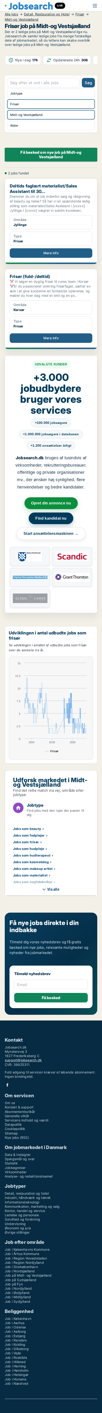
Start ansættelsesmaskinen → (50, 534)
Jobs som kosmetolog (31, 862)
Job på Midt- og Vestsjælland (28, 1275)
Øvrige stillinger (17, 1232)
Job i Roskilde (16, 1358)
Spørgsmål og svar (20, 1159)
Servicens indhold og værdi (26, 1120)
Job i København (18, 1319)
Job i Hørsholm (16, 1370)
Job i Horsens (16, 1379)
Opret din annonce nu (51, 503)
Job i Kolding (15, 1344)
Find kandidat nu (50, 518)
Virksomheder (16, 1172)
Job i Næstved (16, 1383)
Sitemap (11, 1133)
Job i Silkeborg (17, 1349)
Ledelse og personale (22, 1215)
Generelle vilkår (17, 1116)
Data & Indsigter (18, 1155)
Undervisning (15, 1224)
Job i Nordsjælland (20, 1271)
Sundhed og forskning (22, 1219)
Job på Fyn (14, 1284)
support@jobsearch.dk (23, 1060)
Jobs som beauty (27, 829)
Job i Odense (15, 1327)
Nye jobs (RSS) (17, 1137)
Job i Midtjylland (18, 1297)
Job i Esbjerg (15, 1336)
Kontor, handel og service (25, 1211)
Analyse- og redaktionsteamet (29, 1176)
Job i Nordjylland (18, 1288)
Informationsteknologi (22, 1202)
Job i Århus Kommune (22, 1254)
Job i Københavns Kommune (27, 1249)
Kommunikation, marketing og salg (32, 1206)
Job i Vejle (13, 1353)
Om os (10, 1103)
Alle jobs (11, 14)
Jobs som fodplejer (29, 835)
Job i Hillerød (15, 1362)
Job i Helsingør (16, 1375)
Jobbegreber (15, 1168)
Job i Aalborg (15, 1331)
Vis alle (53, 889)
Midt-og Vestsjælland (21, 19)
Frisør (79, 14)
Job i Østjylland (17, 1293)
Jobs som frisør (26, 842)
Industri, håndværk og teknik (28, 1198)
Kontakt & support (19, 1107)
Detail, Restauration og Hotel (47, 14)
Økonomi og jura (18, 1228)
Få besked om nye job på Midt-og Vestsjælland (50, 154)
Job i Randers (16, 1340)
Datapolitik (13, 1124)
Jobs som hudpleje (28, 849)
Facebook (7, 1085)
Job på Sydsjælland (21, 1280)
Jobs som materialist (30, 875)
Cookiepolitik (15, 1129)
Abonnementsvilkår (20, 1112)
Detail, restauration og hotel (27, 1193)
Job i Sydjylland (17, 1301)
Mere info (51, 253)
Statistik (11, 1163)
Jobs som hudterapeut (31, 855)
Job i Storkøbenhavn (21, 1267)
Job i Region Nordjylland (24, 1262)
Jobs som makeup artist (32, 869)
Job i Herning (15, 1366)
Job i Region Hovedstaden (26, 1258)
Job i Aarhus (14, 1323)
